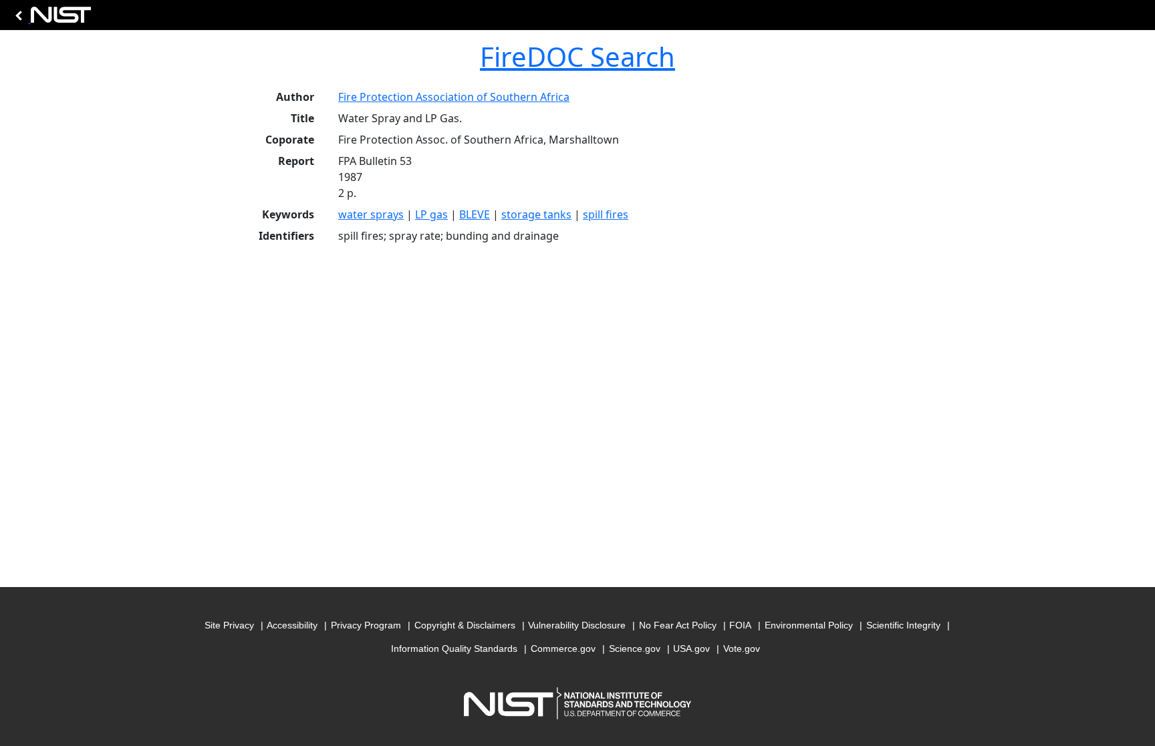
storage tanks (536, 214)
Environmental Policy (809, 625)
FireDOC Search (577, 56)
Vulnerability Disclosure (577, 625)
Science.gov (634, 648)
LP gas (431, 214)
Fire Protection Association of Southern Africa (453, 96)
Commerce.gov (563, 648)
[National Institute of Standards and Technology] (51, 18)
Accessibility (292, 625)
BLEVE (474, 214)
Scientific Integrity (903, 625)
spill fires (605, 214)
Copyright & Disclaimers (464, 625)
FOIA (740, 625)
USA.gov (691, 648)
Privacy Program (366, 625)
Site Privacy (229, 625)
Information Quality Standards (454, 648)
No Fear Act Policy (678, 625)
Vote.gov (741, 648)
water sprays (371, 214)
